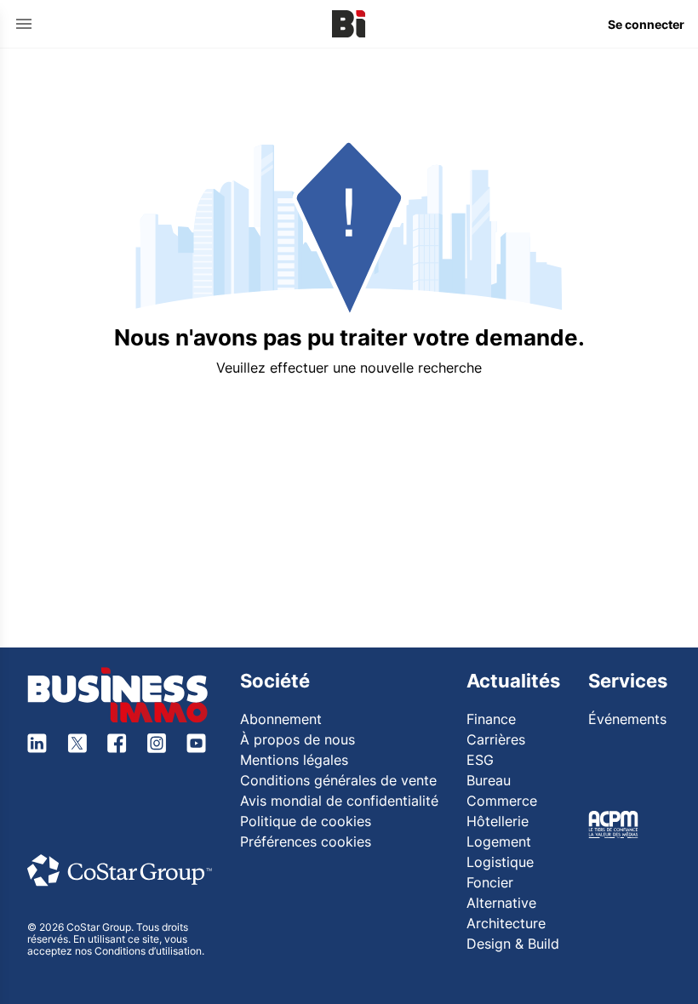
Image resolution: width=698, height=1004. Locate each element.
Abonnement (281, 718)
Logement (498, 841)
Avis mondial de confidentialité (339, 800)
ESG (480, 759)
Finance (491, 718)
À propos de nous (297, 739)
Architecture (506, 923)
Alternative (501, 902)
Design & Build (512, 943)
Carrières (495, 739)
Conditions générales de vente (338, 780)
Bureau (488, 780)
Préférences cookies (305, 841)
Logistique (500, 861)
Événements (627, 718)
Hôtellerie (497, 821)
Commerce (501, 800)
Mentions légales (294, 759)
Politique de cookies (305, 821)
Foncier (489, 882)
